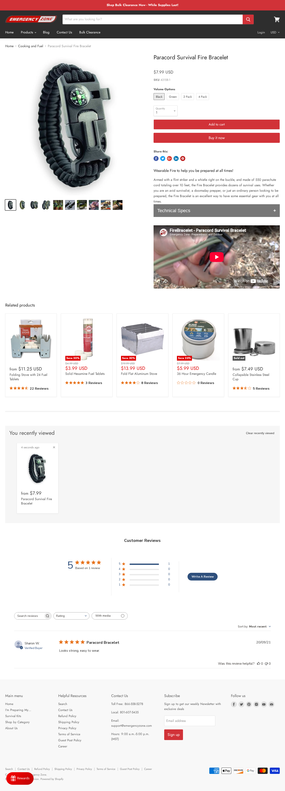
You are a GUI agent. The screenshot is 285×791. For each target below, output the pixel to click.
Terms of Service (69, 734)
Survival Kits (13, 716)
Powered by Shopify (51, 779)
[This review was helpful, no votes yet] (258, 663)
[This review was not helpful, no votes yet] (266, 663)
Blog (46, 32)
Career (62, 746)
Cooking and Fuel (30, 46)
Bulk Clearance (89, 32)
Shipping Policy (68, 722)
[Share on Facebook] (156, 158)
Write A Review (203, 577)
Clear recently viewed (260, 433)
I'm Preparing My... (18, 710)
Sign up (174, 734)
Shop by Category (17, 722)
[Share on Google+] (169, 158)
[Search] (248, 19)
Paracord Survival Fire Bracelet (36, 501)
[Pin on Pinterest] (182, 158)
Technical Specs (173, 210)
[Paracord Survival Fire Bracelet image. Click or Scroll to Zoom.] (76, 124)
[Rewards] (20, 778)
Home (9, 32)
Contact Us (64, 32)
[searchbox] (29, 615)
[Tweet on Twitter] (162, 158)
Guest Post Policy (69, 740)
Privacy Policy (67, 728)
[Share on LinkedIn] (176, 158)
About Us (11, 728)
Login (261, 32)
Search (62, 704)
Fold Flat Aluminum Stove (139, 373)
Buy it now (217, 138)
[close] (54, 447)
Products (27, 32)
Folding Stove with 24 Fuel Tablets (28, 377)
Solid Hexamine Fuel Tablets (85, 373)
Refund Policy (67, 716)
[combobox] (71, 616)
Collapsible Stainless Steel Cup (251, 377)
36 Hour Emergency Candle (196, 373)
